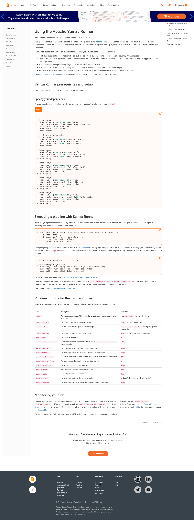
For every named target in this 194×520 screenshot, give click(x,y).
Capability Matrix (11, 35)
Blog (102, 5)
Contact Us (99, 493)
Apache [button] (180, 5)
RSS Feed (98, 502)
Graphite (136, 407)
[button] (95, 21)
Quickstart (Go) (62, 493)
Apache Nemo (10, 49)
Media (97, 488)
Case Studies (113, 5)
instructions (84, 248)
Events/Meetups (101, 490)
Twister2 (8, 66)
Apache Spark (10, 52)
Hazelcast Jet (10, 59)
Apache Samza (102, 42)
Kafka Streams (10, 63)
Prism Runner (10, 42)
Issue (89, 38)
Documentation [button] (49, 5)
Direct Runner (10, 38)
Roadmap (66, 5)
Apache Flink (10, 45)
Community (78, 5)
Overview (60, 482)
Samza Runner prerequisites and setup (177, 25)
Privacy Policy (89, 502)
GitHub (117, 485)
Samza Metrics (44, 410)
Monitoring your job (173, 44)
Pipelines (79, 485)
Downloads (60, 495)
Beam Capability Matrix (48, 74)
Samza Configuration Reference (83, 277)
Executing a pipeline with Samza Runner (177, 34)
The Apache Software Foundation (70, 502)
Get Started (34, 5)
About (23, 5)
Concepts (79, 482)
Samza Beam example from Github (61, 288)
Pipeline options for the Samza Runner (177, 40)
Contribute (91, 5)
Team (97, 485)
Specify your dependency (177, 29)
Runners (79, 488)
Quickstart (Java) (63, 485)
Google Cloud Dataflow (13, 56)
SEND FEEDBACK (98, 454)
